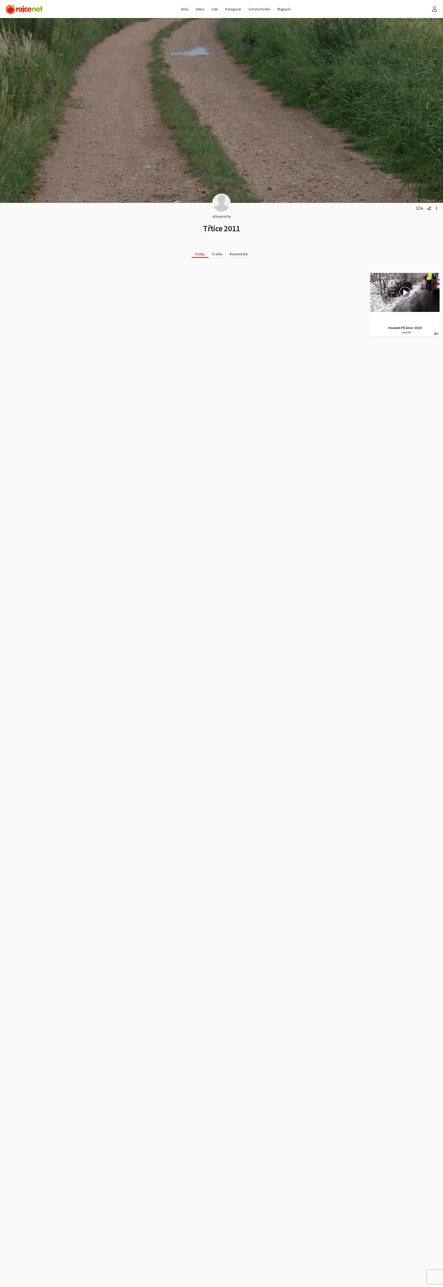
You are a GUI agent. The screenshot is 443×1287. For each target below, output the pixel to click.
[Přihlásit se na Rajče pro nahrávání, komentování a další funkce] (434, 9)
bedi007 (406, 332)
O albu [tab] (217, 254)
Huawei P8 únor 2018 (405, 327)
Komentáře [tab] (239, 254)
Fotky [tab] (200, 254)
